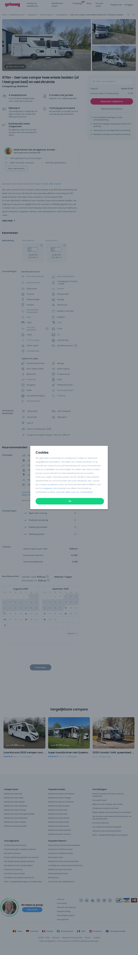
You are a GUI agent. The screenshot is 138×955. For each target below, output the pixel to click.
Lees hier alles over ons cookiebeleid (74, 492)
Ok (69, 501)
